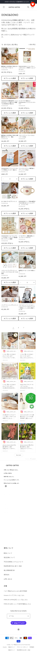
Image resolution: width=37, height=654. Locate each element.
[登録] (28, 616)
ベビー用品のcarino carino (17, 644)
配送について (8, 553)
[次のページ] (24, 327)
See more (18, 455)
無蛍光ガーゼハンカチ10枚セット (27, 271)
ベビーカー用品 (8, 521)
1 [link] (13, 328)
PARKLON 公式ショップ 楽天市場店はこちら (17, 604)
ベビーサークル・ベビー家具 (13, 517)
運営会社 (6, 574)
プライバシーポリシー (22, 647)
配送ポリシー (12, 650)
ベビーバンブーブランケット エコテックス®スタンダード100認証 (9, 272)
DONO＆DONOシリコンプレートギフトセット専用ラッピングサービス (27, 68)
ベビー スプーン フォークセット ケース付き (27, 136)
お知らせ (6, 538)
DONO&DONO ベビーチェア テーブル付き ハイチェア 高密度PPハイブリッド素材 (9, 237)
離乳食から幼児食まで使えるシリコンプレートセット (9, 67)
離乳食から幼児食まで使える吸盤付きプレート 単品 (9, 136)
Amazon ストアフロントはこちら (14, 595)
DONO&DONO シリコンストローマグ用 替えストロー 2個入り (9, 169)
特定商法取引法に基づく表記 (13, 566)
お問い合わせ (8, 543)
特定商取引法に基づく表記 (23, 650)
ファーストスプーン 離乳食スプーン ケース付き (26, 169)
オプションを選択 (10, 78)
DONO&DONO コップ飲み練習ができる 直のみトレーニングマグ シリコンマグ (27, 203)
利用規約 (32, 647)
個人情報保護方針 (9, 570)
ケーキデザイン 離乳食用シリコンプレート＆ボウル (26, 236)
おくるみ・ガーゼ (9, 530)
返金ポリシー (11, 647)
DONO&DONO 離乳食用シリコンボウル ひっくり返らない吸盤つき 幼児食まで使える (9, 102)
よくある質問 (8, 534)
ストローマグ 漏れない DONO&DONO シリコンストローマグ (27, 102)
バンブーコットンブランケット (9, 305)
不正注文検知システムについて (13, 562)
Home (5, 500)
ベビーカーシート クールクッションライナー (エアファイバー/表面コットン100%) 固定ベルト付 (27, 307)
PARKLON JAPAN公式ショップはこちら (16, 599)
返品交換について (9, 557)
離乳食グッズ (8, 513)
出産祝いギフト (8, 508)
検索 (5, 504)
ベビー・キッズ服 (9, 526)
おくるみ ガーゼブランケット (9, 201)
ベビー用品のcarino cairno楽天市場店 (15, 591)
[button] (4, 7)
